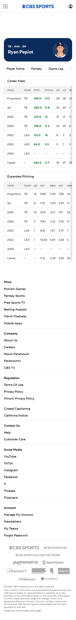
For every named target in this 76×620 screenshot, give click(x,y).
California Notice (16, 415)
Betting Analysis (15, 309)
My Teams (11, 529)
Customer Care (15, 439)
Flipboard (11, 498)
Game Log (56, 69)
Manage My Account (18, 515)
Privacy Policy (13, 392)
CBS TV (9, 368)
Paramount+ (12, 361)
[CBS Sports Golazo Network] (38, 555)
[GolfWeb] (49, 579)
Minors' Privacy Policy (19, 399)
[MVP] (64, 569)
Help (7, 432)
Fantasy (36, 69)
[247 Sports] (25, 562)
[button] (5, 6)
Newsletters (12, 522)
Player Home (15, 69)
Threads (9, 491)
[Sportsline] (53, 562)
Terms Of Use (13, 385)
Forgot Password (15, 535)
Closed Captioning (17, 409)
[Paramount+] (17, 570)
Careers (9, 347)
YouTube (10, 457)
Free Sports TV (14, 303)
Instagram (11, 470)
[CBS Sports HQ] (55, 547)
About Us (10, 340)
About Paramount (16, 354)
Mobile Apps (13, 323)
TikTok (8, 463)
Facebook (11, 477)
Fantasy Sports (14, 296)
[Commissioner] (42, 570)
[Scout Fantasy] (27, 579)
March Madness (15, 316)
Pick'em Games (15, 289)
